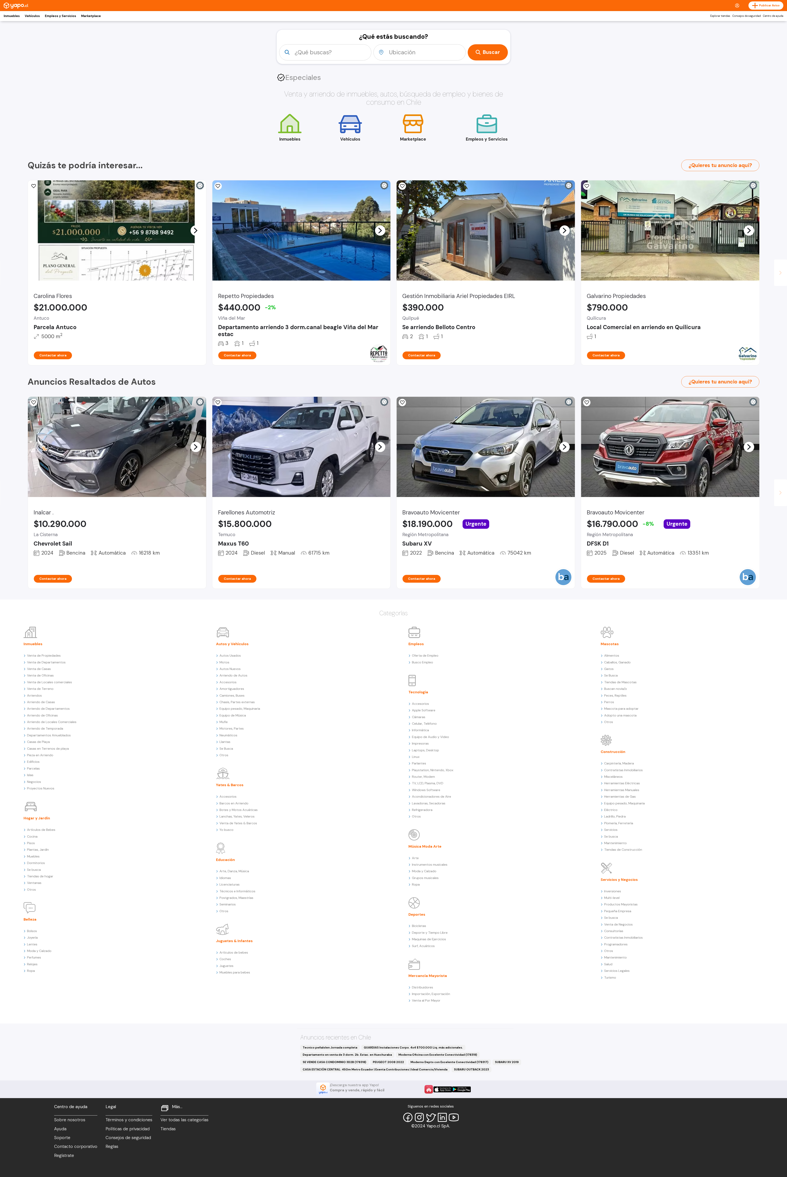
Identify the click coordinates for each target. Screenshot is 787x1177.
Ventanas (34, 883)
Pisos (31, 843)
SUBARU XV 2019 (507, 1062)
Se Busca (226, 748)
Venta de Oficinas (40, 675)
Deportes (416, 914)
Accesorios (228, 682)
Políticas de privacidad (128, 1129)
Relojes (32, 964)
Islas (30, 775)
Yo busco (226, 830)
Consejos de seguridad (746, 16)
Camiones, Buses (232, 695)
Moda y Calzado (39, 951)
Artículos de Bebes (41, 830)
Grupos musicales (425, 878)
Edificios (33, 762)
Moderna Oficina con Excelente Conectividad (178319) (437, 1054)
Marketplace (91, 16)
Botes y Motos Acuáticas (238, 810)
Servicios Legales (617, 971)
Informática (420, 730)
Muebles (33, 856)
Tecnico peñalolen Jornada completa (330, 1047)
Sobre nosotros (69, 1120)
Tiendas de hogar (40, 876)
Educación (225, 859)
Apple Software (423, 710)
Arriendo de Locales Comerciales (51, 722)
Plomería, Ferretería (618, 823)
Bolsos (32, 931)
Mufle (223, 722)
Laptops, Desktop (425, 750)
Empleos (416, 643)
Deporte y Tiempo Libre (430, 932)
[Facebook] (408, 1117)
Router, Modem (423, 776)
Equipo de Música (232, 715)
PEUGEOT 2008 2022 (388, 1062)
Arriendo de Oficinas (42, 715)
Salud (608, 964)
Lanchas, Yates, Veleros (237, 816)
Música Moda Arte (424, 846)
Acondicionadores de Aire (431, 796)
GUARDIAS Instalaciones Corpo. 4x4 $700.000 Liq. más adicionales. (413, 1047)
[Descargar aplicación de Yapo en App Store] (442, 1089)
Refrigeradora (422, 810)
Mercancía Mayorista (427, 975)
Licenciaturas (229, 884)
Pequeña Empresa (617, 911)
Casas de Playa (38, 742)
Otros (31, 889)
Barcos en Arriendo (233, 803)
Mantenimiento (615, 843)
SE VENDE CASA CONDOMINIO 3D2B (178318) (334, 1062)
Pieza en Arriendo (40, 755)
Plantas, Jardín (38, 849)
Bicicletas (419, 926)
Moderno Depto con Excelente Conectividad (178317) (449, 1062)
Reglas (112, 1146)
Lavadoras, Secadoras (428, 803)
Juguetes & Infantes (234, 940)
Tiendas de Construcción (623, 849)
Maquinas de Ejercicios (429, 939)
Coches (225, 959)
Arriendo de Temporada (45, 728)
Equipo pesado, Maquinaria (239, 708)
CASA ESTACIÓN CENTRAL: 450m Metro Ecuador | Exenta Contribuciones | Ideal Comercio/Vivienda (375, 1069)
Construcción (613, 751)
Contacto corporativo (75, 1146)
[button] (196, 230)
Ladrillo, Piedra (615, 816)
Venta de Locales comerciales (49, 682)
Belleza (30, 919)
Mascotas (610, 643)
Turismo (610, 977)
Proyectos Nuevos (40, 788)
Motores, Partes (231, 728)
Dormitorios (36, 863)
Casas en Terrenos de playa (48, 748)
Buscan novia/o (615, 689)
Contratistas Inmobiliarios (623, 770)
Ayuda (60, 1129)
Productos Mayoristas (621, 904)
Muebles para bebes (234, 972)
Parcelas (33, 768)
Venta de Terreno (40, 689)
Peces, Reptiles (615, 695)
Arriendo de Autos (233, 675)
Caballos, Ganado (617, 662)
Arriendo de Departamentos (48, 708)
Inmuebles (12, 16)
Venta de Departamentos (46, 662)
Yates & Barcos (229, 784)
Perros (609, 702)
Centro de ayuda (773, 16)
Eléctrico (611, 810)
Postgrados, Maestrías (236, 898)
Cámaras (418, 717)
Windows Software (426, 790)
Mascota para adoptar (621, 708)
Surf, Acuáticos (423, 946)
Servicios (611, 830)
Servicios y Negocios (619, 879)
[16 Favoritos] (218, 186)
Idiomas (225, 878)
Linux (416, 757)
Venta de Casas (39, 669)
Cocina (32, 836)
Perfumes (34, 957)
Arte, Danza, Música (234, 871)
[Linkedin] (442, 1117)
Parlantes (419, 763)
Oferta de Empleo (425, 655)
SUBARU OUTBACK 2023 (471, 1069)
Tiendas (168, 1129)
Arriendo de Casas (41, 702)
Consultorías (613, 931)
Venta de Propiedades (44, 655)
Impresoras (420, 743)
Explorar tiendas (720, 16)
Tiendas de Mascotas (620, 682)
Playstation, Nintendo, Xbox (432, 770)
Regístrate (64, 1155)
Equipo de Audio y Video (430, 737)
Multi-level (612, 898)
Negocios (34, 782)
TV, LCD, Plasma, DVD (427, 783)
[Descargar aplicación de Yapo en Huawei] (428, 1089)
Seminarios (227, 904)
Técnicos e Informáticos (237, 891)
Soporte (62, 1138)
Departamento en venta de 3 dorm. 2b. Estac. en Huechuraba (347, 1054)
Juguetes (226, 966)
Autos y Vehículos (232, 643)
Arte (415, 858)
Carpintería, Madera (619, 763)
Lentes (32, 944)
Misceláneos (613, 776)
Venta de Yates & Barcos (238, 823)
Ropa (31, 971)
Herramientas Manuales (621, 790)
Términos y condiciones (129, 1120)
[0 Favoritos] (33, 186)
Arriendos (34, 695)
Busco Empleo (422, 662)
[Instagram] (419, 1117)
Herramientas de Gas (620, 796)
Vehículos (32, 16)
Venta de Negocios (618, 924)
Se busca (34, 870)
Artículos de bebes (233, 952)
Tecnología (418, 692)
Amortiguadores (231, 689)
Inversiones (612, 891)
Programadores (616, 944)
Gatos (609, 669)
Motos (224, 662)
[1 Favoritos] (33, 402)
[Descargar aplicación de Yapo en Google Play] (461, 1089)
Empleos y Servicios (60, 16)
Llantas (224, 742)
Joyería (32, 937)
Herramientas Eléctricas (622, 783)
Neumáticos (228, 735)
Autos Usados (230, 655)
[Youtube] (453, 1117)
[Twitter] (431, 1117)
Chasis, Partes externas (237, 702)
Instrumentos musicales (429, 864)
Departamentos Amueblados (49, 735)
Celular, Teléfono (424, 723)
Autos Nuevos (230, 669)
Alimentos (611, 655)
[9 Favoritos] (402, 186)
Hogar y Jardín (37, 818)
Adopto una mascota (620, 715)
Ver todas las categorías (184, 1120)
